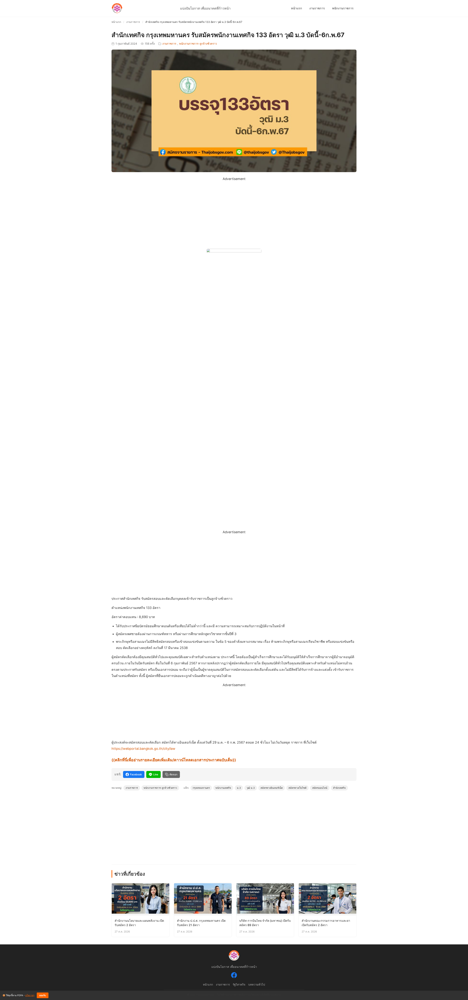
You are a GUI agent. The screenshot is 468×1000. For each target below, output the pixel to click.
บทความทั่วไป (256, 984)
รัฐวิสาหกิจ (239, 984)
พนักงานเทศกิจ (223, 787)
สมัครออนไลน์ (319, 787)
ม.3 (239, 787)
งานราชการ (317, 8)
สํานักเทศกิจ (339, 787)
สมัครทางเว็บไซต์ (297, 787)
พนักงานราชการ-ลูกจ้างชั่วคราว (198, 43)
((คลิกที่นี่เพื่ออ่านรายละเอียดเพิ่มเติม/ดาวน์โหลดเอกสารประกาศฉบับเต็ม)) (174, 760)
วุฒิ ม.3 (251, 787)
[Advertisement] (234, 207)
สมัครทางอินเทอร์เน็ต (272, 787)
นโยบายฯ (29, 995)
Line (155, 774)
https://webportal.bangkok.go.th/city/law (143, 749)
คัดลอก (173, 774)
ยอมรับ (42, 995)
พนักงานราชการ (343, 8)
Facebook (136, 774)
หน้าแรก (296, 8)
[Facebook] (234, 976)
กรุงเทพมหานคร (201, 787)
